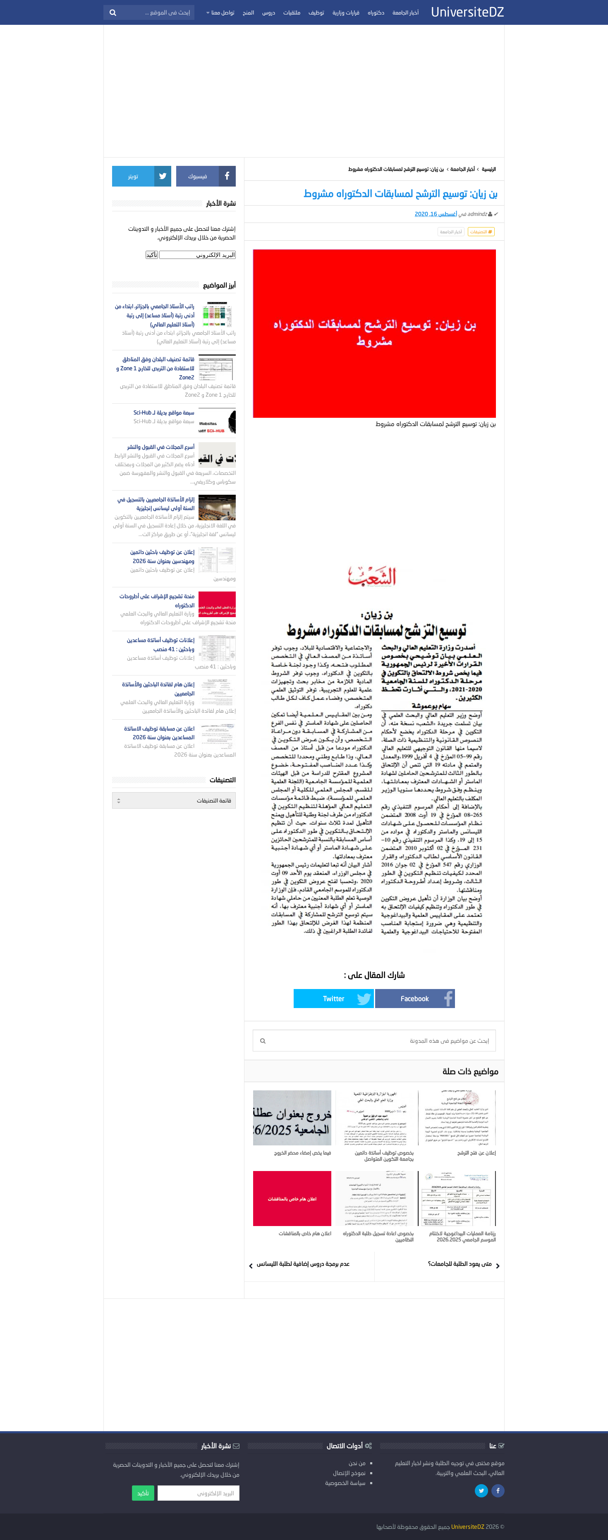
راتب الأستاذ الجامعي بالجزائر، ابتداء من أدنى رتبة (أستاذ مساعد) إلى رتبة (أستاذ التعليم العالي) (154, 315)
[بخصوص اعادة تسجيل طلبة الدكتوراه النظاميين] (374, 1198)
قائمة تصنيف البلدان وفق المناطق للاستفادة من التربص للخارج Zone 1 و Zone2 (155, 368)
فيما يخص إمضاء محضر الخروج (302, 1153)
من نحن (357, 1462)
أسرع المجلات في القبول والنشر (160, 446)
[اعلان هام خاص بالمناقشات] (292, 1198)
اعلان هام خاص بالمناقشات (305, 1233)
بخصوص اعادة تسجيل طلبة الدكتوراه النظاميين (378, 1236)
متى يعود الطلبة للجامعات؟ (460, 1263)
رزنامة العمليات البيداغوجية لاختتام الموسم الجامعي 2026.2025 (462, 1236)
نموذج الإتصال (349, 1472)
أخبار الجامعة (462, 169)
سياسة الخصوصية (345, 1482)
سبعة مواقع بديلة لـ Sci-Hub (164, 412)
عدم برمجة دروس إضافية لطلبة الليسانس (303, 1263)
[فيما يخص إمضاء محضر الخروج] (292, 1117)
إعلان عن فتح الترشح (476, 1153)
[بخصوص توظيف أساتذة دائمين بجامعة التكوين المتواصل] (374, 1117)
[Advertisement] (304, 91)
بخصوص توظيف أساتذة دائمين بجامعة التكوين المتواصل (384, 1156)
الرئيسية (489, 169)
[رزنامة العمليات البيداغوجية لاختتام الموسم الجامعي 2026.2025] (457, 1198)
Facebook (415, 998)
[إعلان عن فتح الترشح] (457, 1117)
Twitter (333, 998)
